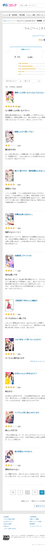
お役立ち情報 (7, 524)
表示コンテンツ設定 (36, 521)
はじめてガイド (8, 521)
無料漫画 (14, 15)
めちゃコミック (8, 21)
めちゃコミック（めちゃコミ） (38, 544)
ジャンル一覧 (6, 15)
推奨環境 (32, 524)
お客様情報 (33, 517)
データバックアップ (36, 526)
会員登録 (6, 517)
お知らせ (6, 526)
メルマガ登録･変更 (9, 519)
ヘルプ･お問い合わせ (9, 528)
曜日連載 (22, 15)
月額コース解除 (34, 519)
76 (35, 492)
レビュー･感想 (31, 15)
